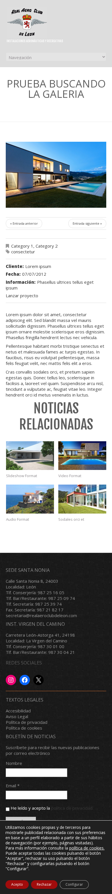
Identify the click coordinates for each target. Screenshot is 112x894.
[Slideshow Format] (30, 455)
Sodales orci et (71, 519)
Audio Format (17, 519)
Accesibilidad (18, 711)
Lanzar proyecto (22, 295)
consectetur (23, 251)
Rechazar (44, 884)
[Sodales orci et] (82, 499)
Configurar (74, 884)
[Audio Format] (30, 499)
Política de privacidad (26, 722)
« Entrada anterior (24, 223)
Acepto (17, 884)
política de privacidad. (72, 808)
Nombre (14, 763)
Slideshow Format (21, 475)
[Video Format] (82, 455)
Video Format (69, 475)
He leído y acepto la (51, 808)
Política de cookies (24, 728)
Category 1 (22, 246)
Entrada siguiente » (87, 223)
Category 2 (47, 246)
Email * (13, 785)
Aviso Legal (17, 716)
